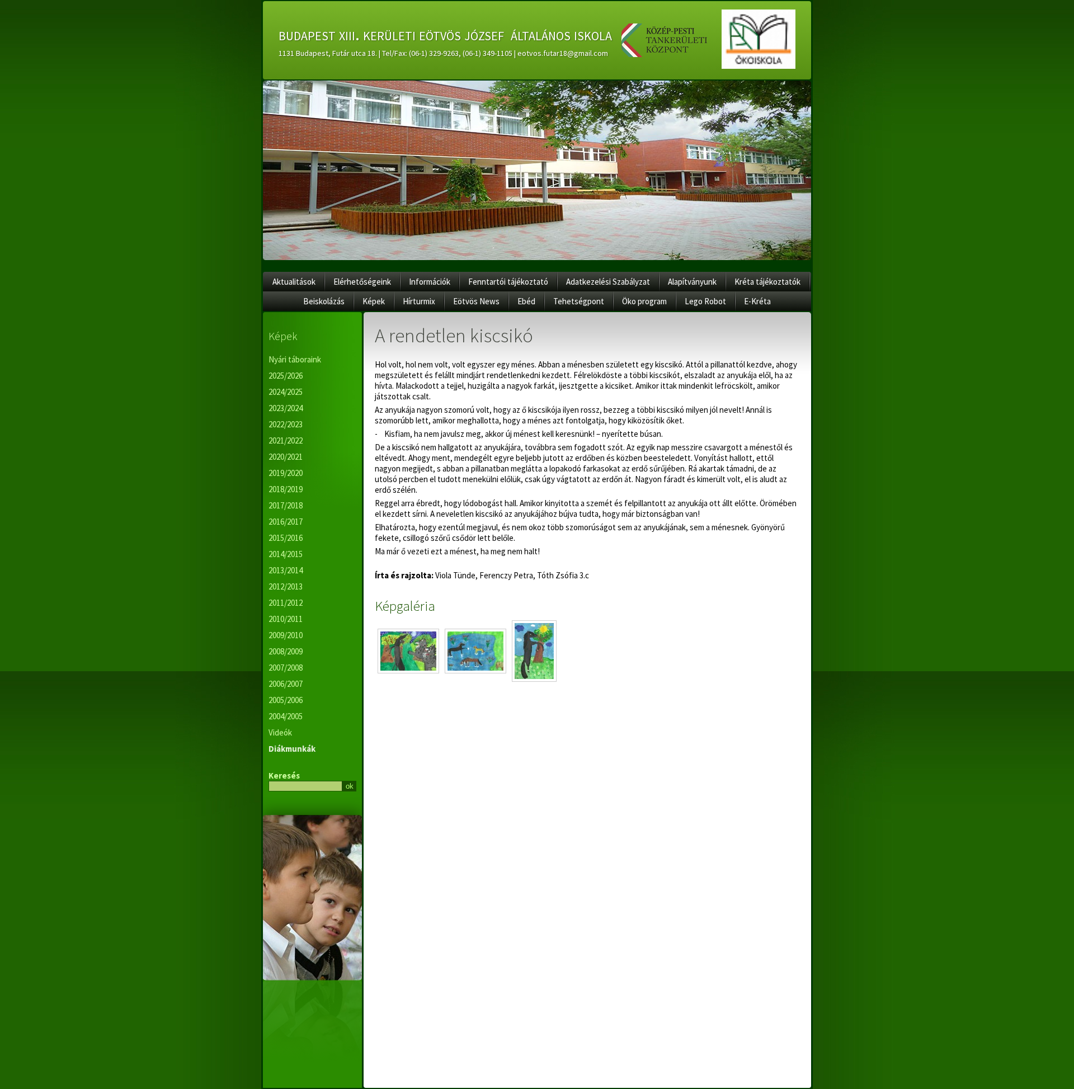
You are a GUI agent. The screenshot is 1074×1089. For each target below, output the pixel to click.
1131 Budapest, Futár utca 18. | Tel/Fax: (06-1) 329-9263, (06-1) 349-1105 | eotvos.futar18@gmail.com (443, 53)
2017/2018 (285, 505)
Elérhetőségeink (362, 281)
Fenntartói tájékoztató (508, 281)
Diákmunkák (291, 748)
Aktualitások (293, 281)
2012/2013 (285, 586)
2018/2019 (285, 489)
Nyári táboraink (294, 359)
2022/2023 (285, 424)
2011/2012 (285, 602)
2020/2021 (285, 456)
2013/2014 (285, 570)
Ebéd (526, 301)
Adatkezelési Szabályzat (608, 281)
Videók (280, 732)
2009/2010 (285, 635)
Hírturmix (419, 301)
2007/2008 (285, 667)
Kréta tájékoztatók (767, 281)
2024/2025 (285, 391)
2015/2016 (285, 537)
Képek (373, 301)
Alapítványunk (692, 281)
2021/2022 (285, 440)
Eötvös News (476, 301)
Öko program (644, 301)
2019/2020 (285, 473)
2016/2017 (285, 521)
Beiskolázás (324, 301)
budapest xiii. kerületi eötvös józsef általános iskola (445, 34)
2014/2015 (285, 554)
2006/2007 (285, 683)
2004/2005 (285, 716)
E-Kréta (757, 301)
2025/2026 (285, 375)
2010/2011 (285, 619)
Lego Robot (705, 301)
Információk (429, 281)
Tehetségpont (578, 301)
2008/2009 (285, 651)
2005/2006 (285, 700)
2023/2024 (285, 408)
